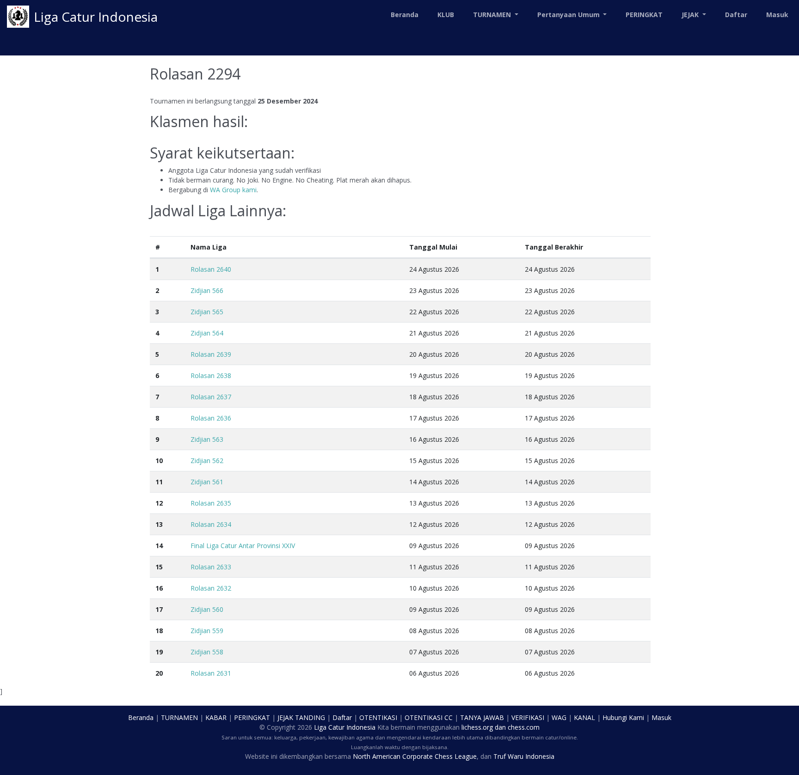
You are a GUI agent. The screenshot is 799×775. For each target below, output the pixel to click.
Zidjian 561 (207, 481)
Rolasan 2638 (211, 375)
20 (159, 673)
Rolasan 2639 (211, 354)
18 (159, 630)
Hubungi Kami (623, 717)
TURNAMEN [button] (493, 14)
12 (159, 503)
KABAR (216, 717)
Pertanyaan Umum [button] (569, 14)
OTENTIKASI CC (429, 717)
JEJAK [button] (691, 14)
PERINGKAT (644, 14)
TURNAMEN (179, 717)
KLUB (445, 14)
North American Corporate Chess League (415, 756)
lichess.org (477, 727)
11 (159, 481)
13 (159, 524)
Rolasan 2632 (211, 588)
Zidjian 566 (207, 290)
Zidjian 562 (207, 460)
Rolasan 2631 (211, 673)
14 (159, 545)
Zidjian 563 (207, 439)
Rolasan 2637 (211, 396)
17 (159, 609)
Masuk (777, 14)
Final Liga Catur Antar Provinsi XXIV (243, 545)
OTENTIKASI (378, 717)
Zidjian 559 (207, 630)
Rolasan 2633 (211, 566)
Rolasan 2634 (211, 524)
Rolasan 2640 (211, 269)
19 (159, 651)
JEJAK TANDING (301, 717)
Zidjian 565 (207, 311)
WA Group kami (233, 189)
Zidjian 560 (207, 609)
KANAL (584, 717)
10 (159, 460)
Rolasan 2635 (211, 503)
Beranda (404, 14)
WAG (559, 717)
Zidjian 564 (207, 333)
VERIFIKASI (527, 717)
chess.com (524, 727)
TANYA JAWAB (482, 717)
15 (159, 566)
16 (159, 588)
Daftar (736, 14)
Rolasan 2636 (211, 418)
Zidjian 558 (207, 651)
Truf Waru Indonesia (523, 756)
